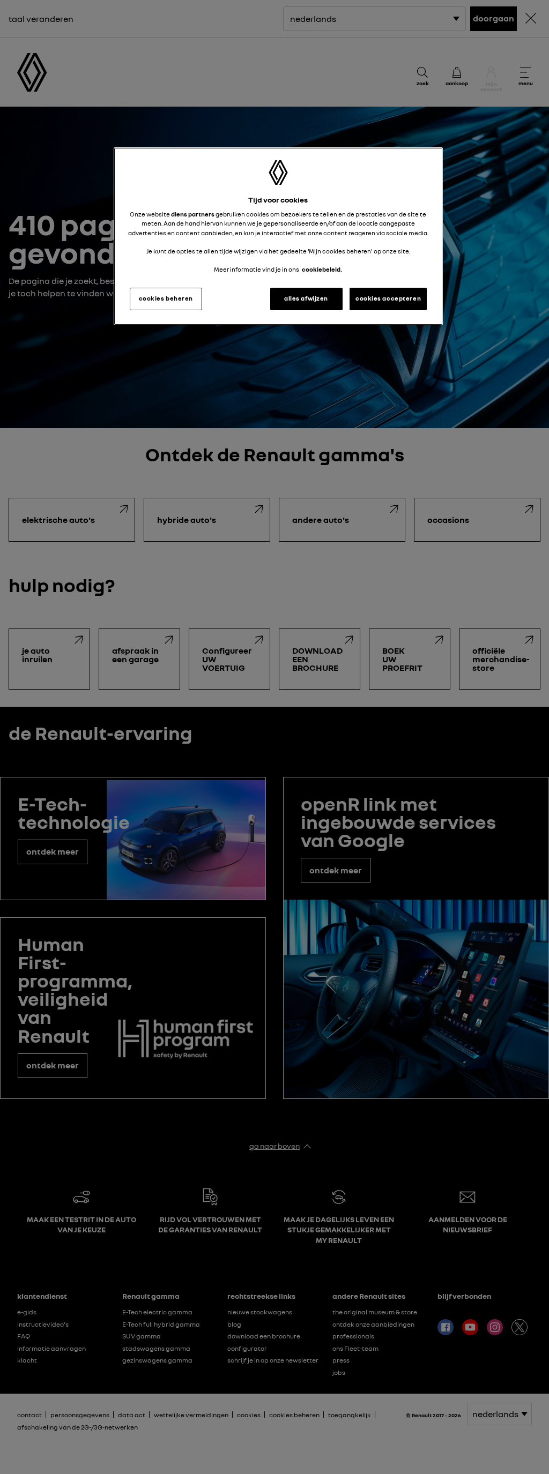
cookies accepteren (388, 298)
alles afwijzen (306, 298)
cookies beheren (166, 298)
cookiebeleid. (322, 269)
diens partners (192, 214)
